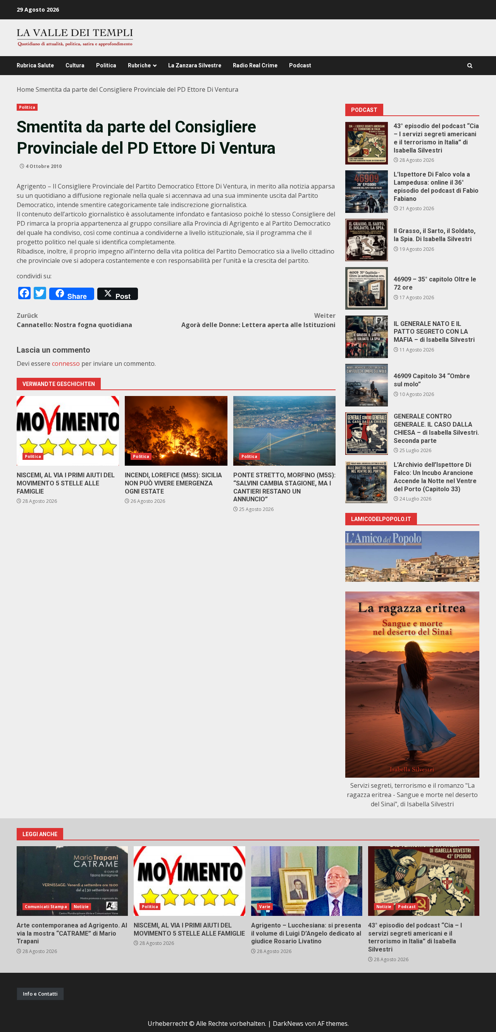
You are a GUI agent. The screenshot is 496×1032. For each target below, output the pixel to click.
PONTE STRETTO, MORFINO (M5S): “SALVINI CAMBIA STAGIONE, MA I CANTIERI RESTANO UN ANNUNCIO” (284, 431)
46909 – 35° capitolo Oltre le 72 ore (366, 288)
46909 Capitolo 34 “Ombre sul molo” (366, 385)
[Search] (469, 65)
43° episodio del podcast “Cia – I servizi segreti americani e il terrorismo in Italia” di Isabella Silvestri (366, 143)
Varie (265, 906)
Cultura (74, 65)
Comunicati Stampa (46, 906)
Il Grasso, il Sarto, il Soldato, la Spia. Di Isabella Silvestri (366, 240)
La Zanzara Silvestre (194, 65)
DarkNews (288, 1023)
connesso (66, 363)
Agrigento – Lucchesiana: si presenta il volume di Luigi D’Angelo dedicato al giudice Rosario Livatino (306, 881)
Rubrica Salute (35, 65)
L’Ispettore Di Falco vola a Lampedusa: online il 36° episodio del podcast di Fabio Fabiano (366, 191)
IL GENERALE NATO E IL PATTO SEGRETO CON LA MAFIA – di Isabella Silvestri (366, 336)
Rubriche (139, 65)
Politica (106, 65)
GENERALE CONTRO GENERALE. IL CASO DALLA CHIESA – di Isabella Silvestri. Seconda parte (366, 433)
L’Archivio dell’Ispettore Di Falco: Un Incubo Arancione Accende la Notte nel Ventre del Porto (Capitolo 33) (366, 482)
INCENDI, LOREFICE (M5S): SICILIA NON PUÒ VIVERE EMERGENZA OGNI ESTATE (176, 431)
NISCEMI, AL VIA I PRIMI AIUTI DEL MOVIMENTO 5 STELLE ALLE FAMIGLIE (68, 431)
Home (25, 89)
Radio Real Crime (255, 65)
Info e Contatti (40, 993)
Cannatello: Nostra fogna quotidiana (74, 320)
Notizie (81, 906)
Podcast (300, 65)
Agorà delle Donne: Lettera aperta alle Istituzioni (258, 320)
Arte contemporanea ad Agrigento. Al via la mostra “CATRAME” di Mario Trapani (72, 881)
